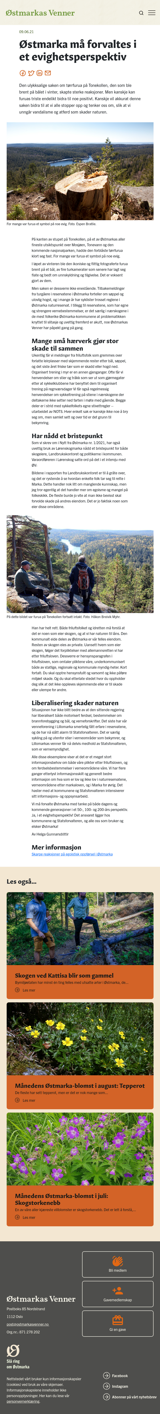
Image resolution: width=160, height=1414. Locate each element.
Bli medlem (118, 1270)
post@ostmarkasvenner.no (28, 1324)
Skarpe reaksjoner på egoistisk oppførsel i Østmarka (72, 854)
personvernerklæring (23, 1401)
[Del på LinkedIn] (39, 73)
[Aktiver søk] (141, 12)
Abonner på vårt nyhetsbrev (134, 1396)
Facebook (120, 1375)
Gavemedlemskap (118, 1299)
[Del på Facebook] (22, 73)
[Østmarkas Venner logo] (38, 13)
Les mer (29, 990)
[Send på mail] (47, 73)
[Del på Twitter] (31, 73)
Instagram (120, 1386)
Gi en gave (118, 1329)
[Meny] (152, 12)
